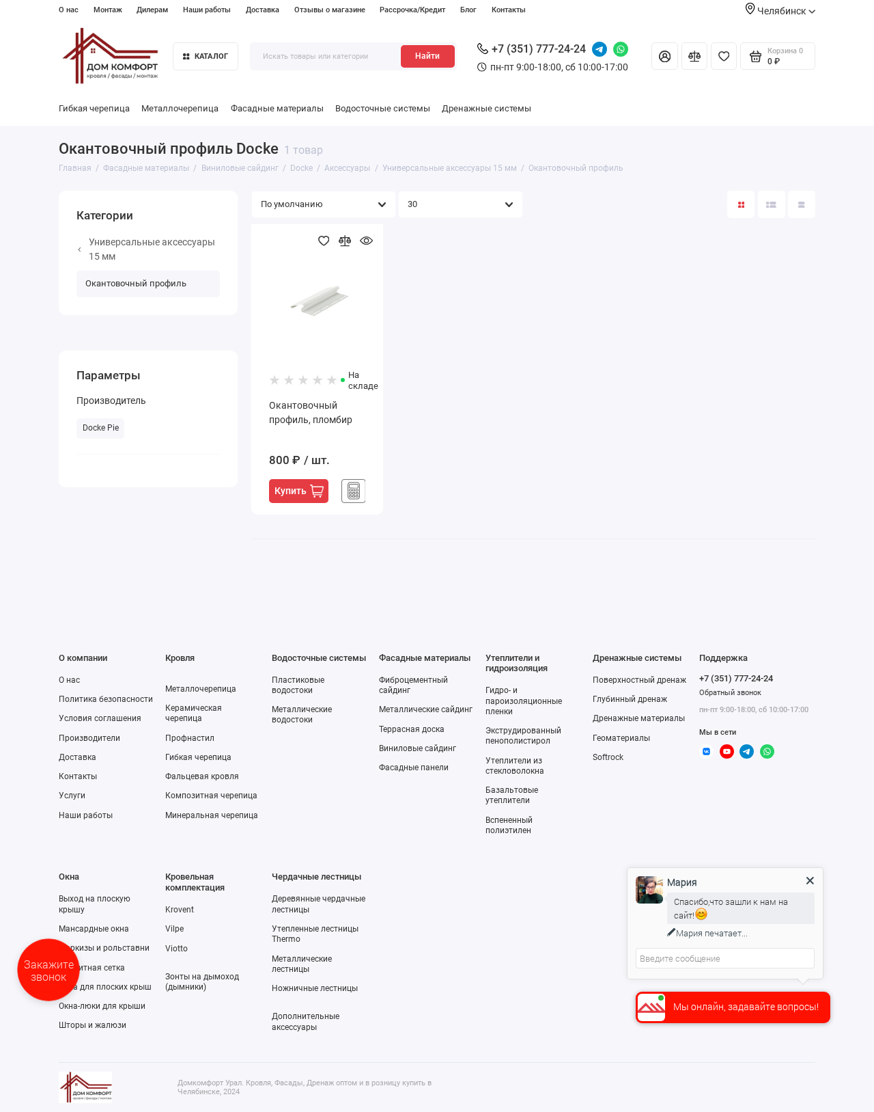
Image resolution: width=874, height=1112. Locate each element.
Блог (468, 9)
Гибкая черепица (94, 108)
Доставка (262, 9)
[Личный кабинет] (664, 56)
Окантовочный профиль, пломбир (310, 412)
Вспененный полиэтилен (509, 825)
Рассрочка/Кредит (412, 9)
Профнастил (189, 738)
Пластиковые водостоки (298, 685)
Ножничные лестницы (315, 988)
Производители (89, 738)
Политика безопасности (106, 699)
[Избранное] (724, 56)
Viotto (176, 948)
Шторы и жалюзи (92, 1025)
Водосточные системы (382, 108)
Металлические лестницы (302, 964)
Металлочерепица (179, 108)
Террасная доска (412, 729)
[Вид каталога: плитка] (741, 204)
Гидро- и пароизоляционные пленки (523, 701)
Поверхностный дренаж (639, 680)
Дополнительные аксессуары (305, 1021)
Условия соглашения (100, 718)
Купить (290, 490)
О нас (69, 9)
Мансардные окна (94, 929)
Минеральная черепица (211, 815)
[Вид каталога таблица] (801, 204)
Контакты (509, 9)
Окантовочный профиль (135, 283)
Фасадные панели (414, 767)
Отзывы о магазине (329, 9)
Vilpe (174, 929)
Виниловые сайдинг (417, 748)
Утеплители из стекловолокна (514, 766)
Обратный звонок (730, 692)
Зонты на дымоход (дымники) (202, 982)
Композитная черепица (211, 795)
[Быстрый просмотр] (367, 241)
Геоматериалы (621, 738)
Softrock (608, 757)
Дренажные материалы (639, 718)
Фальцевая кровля (202, 776)
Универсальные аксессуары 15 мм (152, 249)
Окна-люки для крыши (102, 1006)
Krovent (179, 909)
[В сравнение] (345, 241)
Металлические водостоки (302, 714)
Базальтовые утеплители (511, 795)
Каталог (212, 56)
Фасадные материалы (277, 108)
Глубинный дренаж (630, 699)
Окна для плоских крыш (105, 987)
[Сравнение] (694, 56)
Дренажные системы (486, 108)
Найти (427, 56)
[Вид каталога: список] (771, 204)
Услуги (72, 795)
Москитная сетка (92, 968)
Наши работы (207, 9)
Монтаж (108, 9)
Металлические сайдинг (426, 709)
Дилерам (152, 9)
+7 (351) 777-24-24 (539, 48)
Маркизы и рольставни (104, 948)
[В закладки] (324, 241)
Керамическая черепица (193, 713)
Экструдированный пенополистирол (523, 736)
